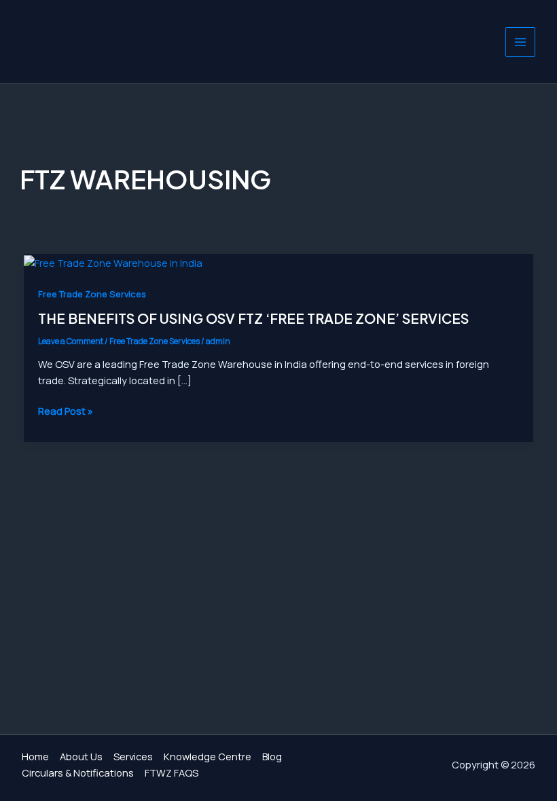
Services (133, 756)
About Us (81, 756)
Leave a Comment (70, 341)
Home (35, 756)
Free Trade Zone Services (92, 294)
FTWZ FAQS (171, 772)
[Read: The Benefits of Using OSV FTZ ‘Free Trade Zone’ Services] (113, 261)
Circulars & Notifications (78, 772)
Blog (272, 756)
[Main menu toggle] (520, 42)
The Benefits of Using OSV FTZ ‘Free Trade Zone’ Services (253, 318)
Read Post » (65, 410)
